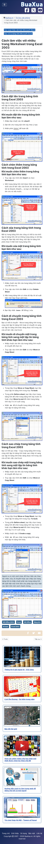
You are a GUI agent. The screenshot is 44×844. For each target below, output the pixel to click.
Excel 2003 (15, 626)
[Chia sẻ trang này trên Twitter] (34, 633)
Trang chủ (6, 833)
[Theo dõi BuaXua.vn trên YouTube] (40, 10)
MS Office (27, 622)
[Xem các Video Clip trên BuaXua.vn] (39, 633)
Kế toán (5, 626)
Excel (19, 622)
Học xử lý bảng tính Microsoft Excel (18, 34)
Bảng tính (37, 622)
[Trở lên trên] (40, 840)
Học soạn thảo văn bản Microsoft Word (19, 30)
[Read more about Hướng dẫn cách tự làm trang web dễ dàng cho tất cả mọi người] (22, 776)
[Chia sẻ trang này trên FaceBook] (28, 633)
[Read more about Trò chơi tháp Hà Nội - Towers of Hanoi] (22, 807)
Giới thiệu (15, 833)
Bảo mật (31, 833)
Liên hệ (39, 833)
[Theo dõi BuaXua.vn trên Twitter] (33, 10)
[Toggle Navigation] (4, 4)
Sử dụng (23, 833)
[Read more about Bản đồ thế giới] (22, 716)
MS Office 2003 (8, 622)
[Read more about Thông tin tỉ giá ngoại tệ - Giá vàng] (22, 657)
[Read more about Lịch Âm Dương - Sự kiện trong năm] (22, 686)
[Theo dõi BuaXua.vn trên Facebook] (27, 10)
